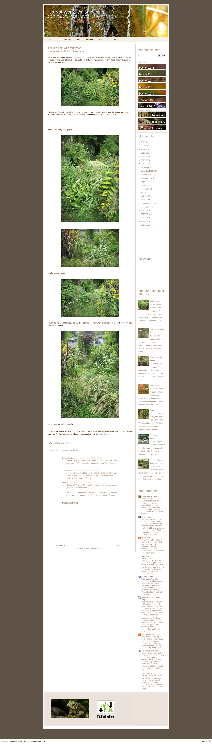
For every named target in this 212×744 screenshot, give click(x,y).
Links (101, 39)
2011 (143, 221)
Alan (64, 483)
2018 (143, 153)
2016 (143, 160)
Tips (78, 39)
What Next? (146, 637)
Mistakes (89, 39)
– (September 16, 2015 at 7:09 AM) (78, 482)
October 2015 (146, 175)
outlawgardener (68, 470)
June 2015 (145, 189)
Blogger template (9, 741)
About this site (65, 39)
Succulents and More (150, 651)
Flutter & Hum (147, 577)
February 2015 (147, 203)
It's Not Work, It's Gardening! (76, 12)
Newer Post (60, 545)
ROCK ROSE (146, 538)
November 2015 (147, 171)
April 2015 (145, 196)
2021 (143, 146)
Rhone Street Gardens (150, 618)
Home (50, 39)
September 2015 (147, 178)
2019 (143, 149)
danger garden (147, 517)
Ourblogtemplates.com (32, 741)
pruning (81, 51)
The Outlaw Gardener (150, 635)
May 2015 (145, 193)
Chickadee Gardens (70, 458)
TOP (209, 741)
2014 (143, 211)
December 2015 (147, 167)
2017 (143, 157)
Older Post (120, 545)
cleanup (75, 51)
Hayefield (145, 556)
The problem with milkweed (64, 47)
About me (113, 39)
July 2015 (145, 185)
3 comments (64, 450)
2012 (143, 218)
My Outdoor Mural (148, 499)
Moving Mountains (148, 676)
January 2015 (146, 207)
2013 (143, 214)
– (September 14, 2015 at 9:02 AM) (87, 470)
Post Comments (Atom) (95, 548)
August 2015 (146, 182)
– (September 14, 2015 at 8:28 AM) (90, 458)
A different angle (148, 620)
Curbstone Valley (148, 674)
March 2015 (145, 200)
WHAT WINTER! (147, 540)
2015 (143, 164)
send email (74, 450)
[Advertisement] (151, 241)
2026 (143, 142)
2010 (143, 225)
